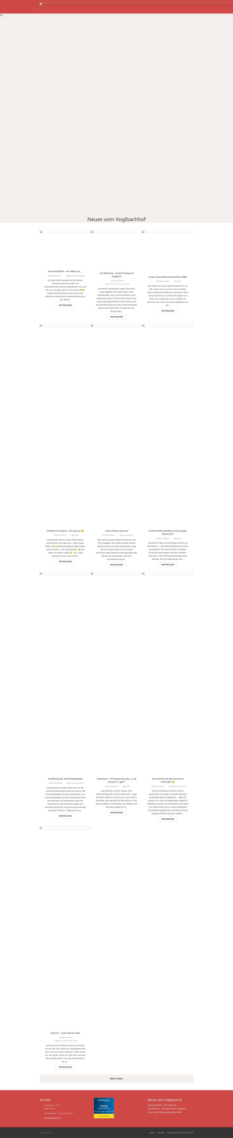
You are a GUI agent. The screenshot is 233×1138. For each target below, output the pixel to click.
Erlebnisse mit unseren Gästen (117, 284)
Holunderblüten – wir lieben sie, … (65, 271)
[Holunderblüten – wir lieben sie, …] (65, 232)
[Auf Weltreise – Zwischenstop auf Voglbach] (116, 232)
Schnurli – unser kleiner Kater (65, 1033)
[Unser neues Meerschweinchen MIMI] (167, 232)
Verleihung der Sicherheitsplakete (65, 778)
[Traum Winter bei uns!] (116, 325)
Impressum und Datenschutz (180, 1132)
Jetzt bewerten (103, 1116)
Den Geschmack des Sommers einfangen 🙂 (168, 780)
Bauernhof (79, 783)
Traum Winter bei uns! (116, 530)
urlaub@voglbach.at (52, 1118)
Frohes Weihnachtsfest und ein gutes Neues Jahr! (168, 532)
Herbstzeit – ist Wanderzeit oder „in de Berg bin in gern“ (116, 780)
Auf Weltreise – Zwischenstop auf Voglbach (116, 275)
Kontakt (160, 1132)
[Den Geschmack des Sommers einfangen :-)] (167, 573)
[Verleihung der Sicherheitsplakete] (65, 573)
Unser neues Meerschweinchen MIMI (168, 276)
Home (152, 1132)
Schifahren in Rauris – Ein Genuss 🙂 (65, 530)
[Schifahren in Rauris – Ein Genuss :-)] (65, 325)
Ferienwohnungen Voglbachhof (104, 1111)
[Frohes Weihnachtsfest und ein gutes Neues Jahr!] (167, 325)
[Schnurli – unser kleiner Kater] (65, 828)
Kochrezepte (79, 276)
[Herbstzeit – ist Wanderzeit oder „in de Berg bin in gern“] (116, 573)
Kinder (130, 535)
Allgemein (69, 276)
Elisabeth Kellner (54, 276)
